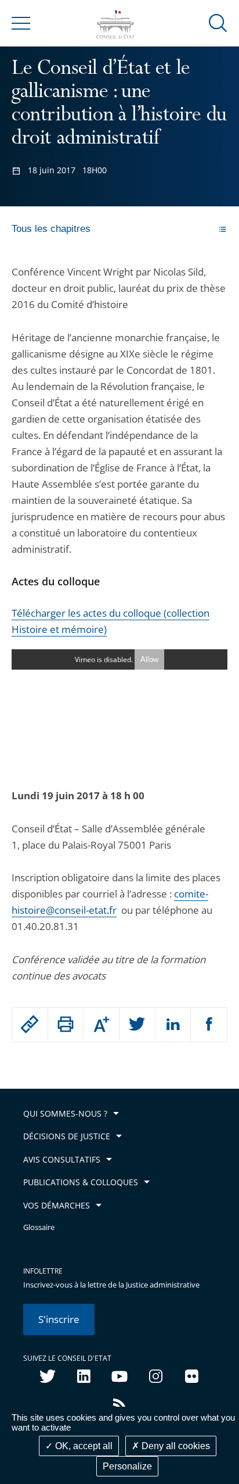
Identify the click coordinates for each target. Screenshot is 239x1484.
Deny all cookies (174, 1446)
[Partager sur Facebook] (209, 1025)
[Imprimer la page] (66, 1024)
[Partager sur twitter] (137, 1025)
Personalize (127, 1466)
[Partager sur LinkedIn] (173, 1025)
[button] (218, 22)
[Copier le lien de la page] (30, 1024)
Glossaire (39, 1227)
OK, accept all (83, 1446)
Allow (149, 659)
